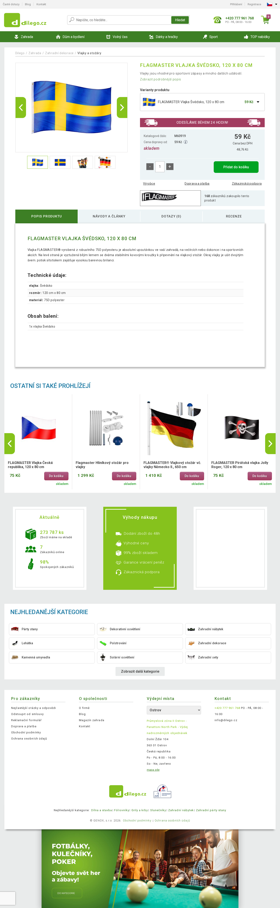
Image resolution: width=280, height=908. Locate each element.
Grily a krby (139, 810)
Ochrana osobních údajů (29, 738)
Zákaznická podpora (247, 183)
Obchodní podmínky (26, 732)
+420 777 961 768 (227, 708)
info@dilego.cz (226, 720)
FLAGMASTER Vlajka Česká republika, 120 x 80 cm (30, 465)
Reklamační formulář (26, 720)
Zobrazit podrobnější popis (160, 79)
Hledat (180, 20)
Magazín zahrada (91, 720)
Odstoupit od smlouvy (27, 714)
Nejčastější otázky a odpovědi (33, 708)
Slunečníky (158, 810)
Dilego (20, 53)
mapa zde (153, 769)
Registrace (254, 4)
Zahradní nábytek (181, 810)
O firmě (84, 708)
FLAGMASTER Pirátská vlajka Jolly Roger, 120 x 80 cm (239, 465)
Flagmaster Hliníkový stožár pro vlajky (102, 465)
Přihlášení (236, 4)
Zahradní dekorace (59, 53)
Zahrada (34, 53)
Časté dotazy (11, 4)
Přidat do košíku (236, 167)
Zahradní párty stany (211, 810)
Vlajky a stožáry (89, 53)
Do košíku (56, 476)
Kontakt (41, 4)
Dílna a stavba (101, 810)
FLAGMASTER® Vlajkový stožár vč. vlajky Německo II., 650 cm (172, 465)
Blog (28, 4)
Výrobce (149, 183)
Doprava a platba (197, 183)
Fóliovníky (121, 810)
